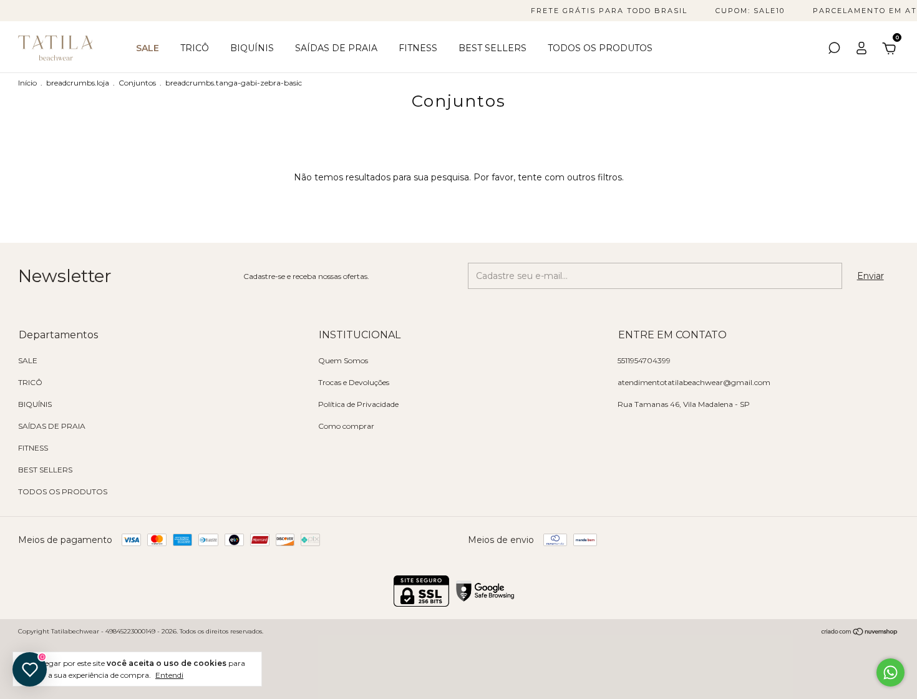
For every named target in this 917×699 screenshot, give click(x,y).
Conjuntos (137, 82)
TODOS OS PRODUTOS (600, 48)
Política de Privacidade (358, 404)
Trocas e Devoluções (353, 382)
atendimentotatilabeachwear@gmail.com (694, 382)
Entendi (169, 675)
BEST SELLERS (492, 48)
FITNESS (418, 48)
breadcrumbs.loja (77, 82)
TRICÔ (194, 48)
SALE (147, 48)
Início (27, 82)
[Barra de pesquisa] (834, 50)
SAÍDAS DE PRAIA (336, 48)
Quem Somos (343, 360)
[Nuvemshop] (860, 632)
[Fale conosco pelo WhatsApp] (890, 672)
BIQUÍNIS (252, 48)
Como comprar (346, 426)
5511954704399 (644, 360)
